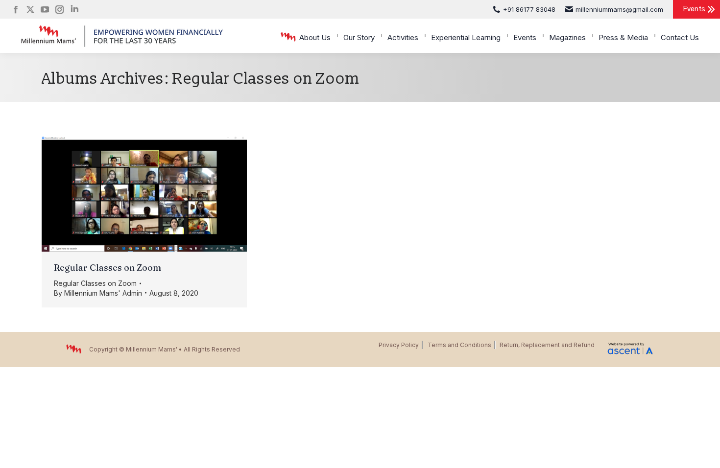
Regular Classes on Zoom (107, 267)
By (98, 293)
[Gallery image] (144, 194)
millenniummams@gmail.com (619, 9)
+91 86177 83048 (529, 9)
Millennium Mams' (151, 349)
